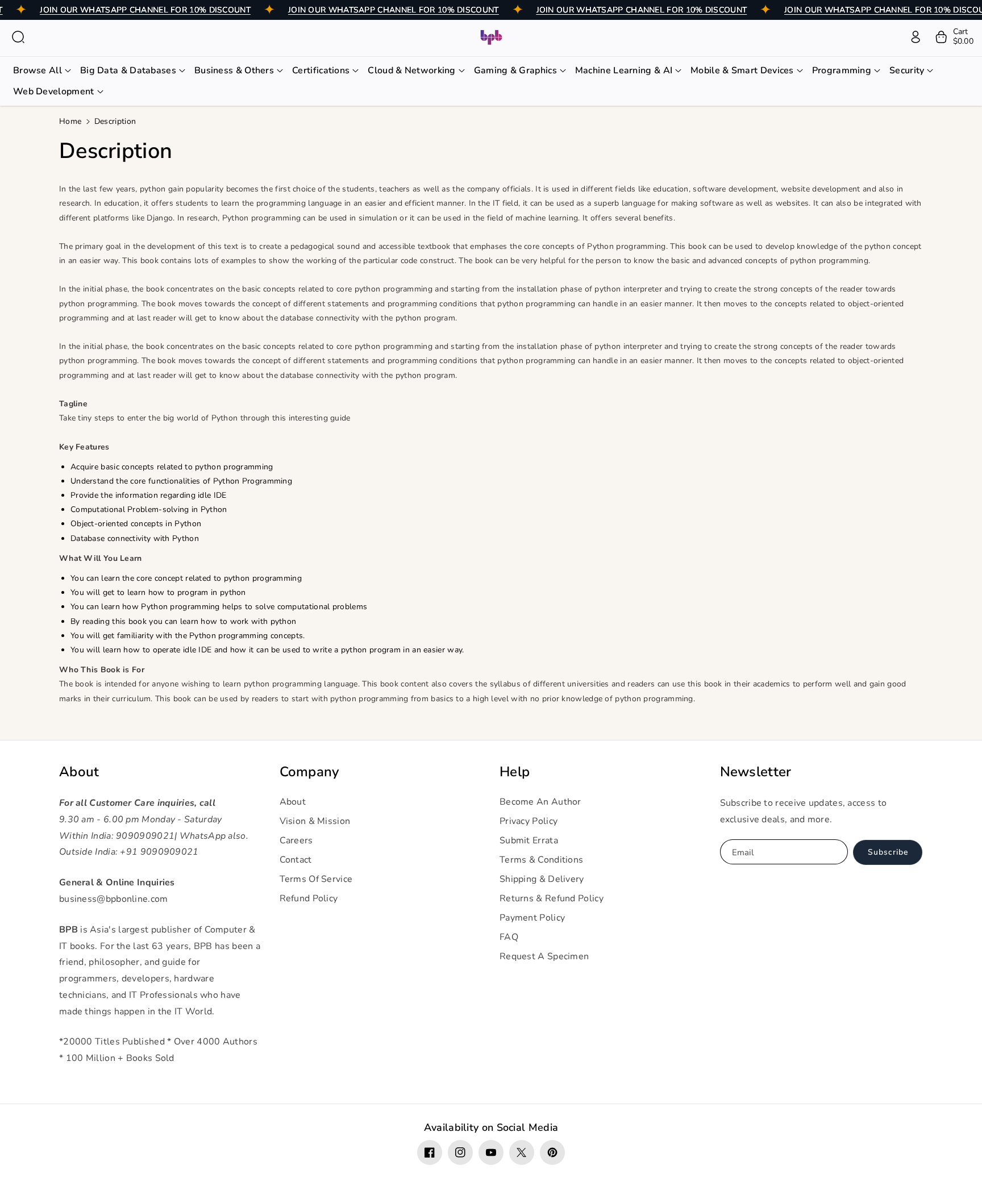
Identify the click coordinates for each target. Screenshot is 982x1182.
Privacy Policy (528, 821)
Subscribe (888, 852)
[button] (18, 37)
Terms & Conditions (541, 860)
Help (515, 772)
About (79, 772)
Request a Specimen (544, 956)
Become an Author (540, 802)
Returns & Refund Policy (552, 898)
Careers (296, 840)
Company (309, 772)
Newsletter (756, 772)
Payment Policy (532, 918)
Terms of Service (316, 879)
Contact (296, 860)
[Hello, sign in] (915, 37)
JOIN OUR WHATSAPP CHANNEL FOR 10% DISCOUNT (145, 10)
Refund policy (309, 898)
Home (70, 121)
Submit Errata (529, 840)
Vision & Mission (315, 821)
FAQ (509, 937)
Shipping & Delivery (542, 879)
